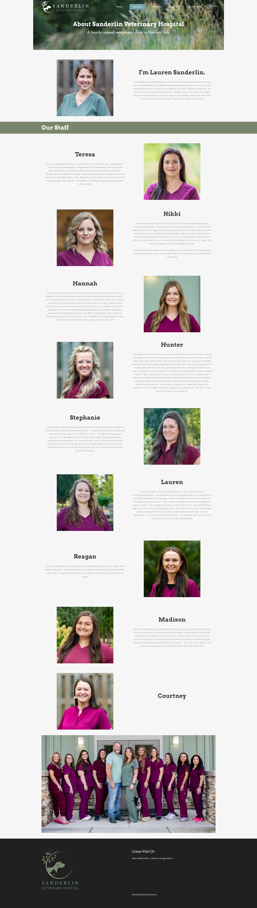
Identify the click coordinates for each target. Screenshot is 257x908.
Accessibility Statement (144, 894)
